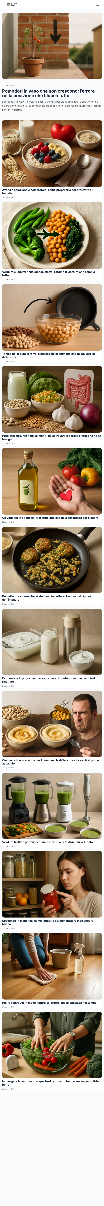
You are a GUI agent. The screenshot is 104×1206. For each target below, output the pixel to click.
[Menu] (97, 5)
